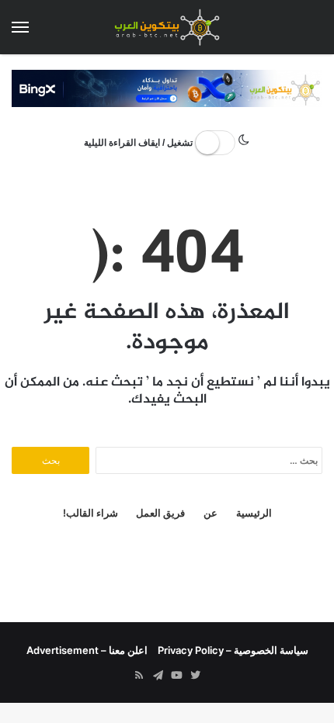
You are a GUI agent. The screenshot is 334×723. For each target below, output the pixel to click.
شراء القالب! (90, 513)
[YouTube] (176, 675)
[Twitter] (195, 675)
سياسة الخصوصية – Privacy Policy (233, 650)
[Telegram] (157, 675)
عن (210, 513)
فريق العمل (160, 513)
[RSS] (139, 675)
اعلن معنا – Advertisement (87, 650)
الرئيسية (254, 513)
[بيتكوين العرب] (167, 27)
